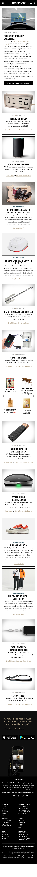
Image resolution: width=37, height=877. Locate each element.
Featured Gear (18, 207)
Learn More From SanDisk (23, 463)
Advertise (5, 834)
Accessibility (23, 836)
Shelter (5, 812)
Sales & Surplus (24, 812)
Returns (5, 824)
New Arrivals (23, 806)
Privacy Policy (23, 834)
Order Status (6, 820)
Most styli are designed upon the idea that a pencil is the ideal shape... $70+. (18, 699)
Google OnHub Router (18, 164)
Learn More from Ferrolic (23, 130)
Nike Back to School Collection (18, 597)
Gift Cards (22, 813)
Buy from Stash (23, 323)
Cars (4, 810)
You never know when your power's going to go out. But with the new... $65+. (18, 361)
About (4, 833)
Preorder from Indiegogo (23, 511)
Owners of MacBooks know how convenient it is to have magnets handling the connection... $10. (18, 654)
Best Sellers (23, 808)
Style (4, 808)
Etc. (3, 815)
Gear (4, 806)
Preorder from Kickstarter (24, 366)
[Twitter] (10, 795)
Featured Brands (24, 810)
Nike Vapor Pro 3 (18, 545)
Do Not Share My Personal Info (24, 839)
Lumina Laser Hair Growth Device (18, 262)
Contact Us (6, 822)
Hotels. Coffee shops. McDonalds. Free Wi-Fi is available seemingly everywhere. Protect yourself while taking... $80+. (18, 504)
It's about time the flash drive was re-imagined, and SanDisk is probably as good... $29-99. (18, 456)
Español (21, 820)
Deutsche (21, 824)
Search (27, 3)
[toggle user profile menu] (31, 3)
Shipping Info (6, 826)
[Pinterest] (27, 795)
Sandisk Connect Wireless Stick (18, 450)
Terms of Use (23, 833)
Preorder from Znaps (23, 661)
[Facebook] (18, 795)
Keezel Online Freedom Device (18, 498)
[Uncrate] (18, 3)
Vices (4, 813)
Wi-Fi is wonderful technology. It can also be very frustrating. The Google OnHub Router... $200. (18, 169)
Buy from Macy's (18, 228)
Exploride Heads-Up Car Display (14, 37)
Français (21, 822)
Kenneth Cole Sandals (18, 209)
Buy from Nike (19, 563)
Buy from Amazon (18, 279)
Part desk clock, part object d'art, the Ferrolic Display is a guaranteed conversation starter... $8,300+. (18, 123)
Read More (8, 130)
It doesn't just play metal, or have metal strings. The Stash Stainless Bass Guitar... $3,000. (18, 316)
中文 (19, 827)
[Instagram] (23, 795)
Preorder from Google (23, 176)
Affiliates (5, 836)
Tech (5, 33)
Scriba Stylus (18, 695)
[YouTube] (14, 795)
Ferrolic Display (18, 118)
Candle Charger (18, 357)
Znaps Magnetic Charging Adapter (18, 648)
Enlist (4, 838)
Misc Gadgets (13, 33)
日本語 (20, 826)
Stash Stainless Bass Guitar (18, 311)
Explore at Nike (18, 614)
